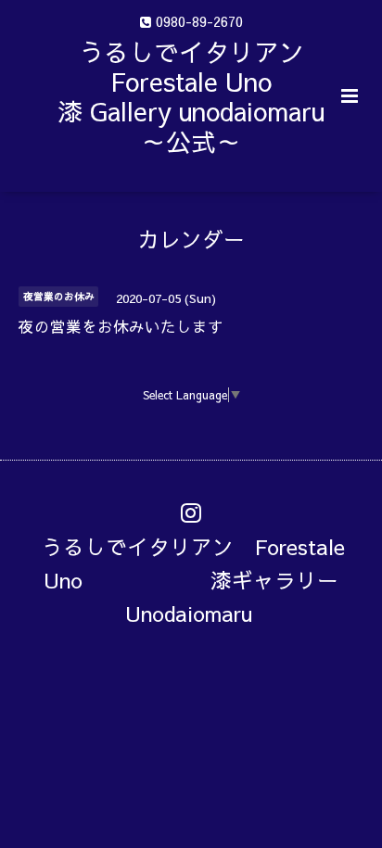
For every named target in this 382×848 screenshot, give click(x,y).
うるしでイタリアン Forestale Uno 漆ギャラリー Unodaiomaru (201, 579)
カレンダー (191, 238)
